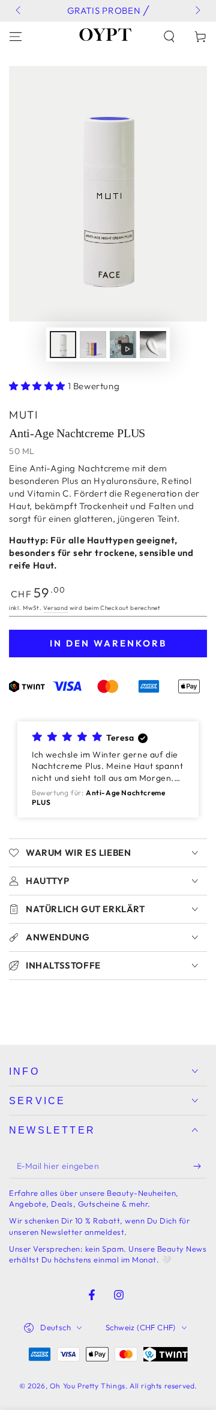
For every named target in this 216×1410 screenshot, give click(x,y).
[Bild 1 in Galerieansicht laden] (63, 344)
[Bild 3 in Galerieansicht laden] (153, 344)
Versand (55, 608)
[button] (169, 36)
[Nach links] (19, 11)
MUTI (23, 415)
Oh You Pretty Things (87, 1385)
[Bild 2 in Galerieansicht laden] (93, 344)
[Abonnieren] (200, 1166)
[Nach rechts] (197, 11)
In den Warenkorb (108, 643)
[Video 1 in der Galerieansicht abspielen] (123, 344)
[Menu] (15, 36)
